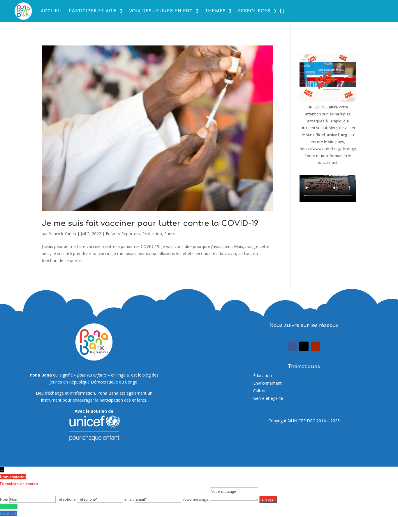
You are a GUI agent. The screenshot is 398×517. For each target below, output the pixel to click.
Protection (152, 233)
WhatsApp (8, 506)
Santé (169, 233)
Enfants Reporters (123, 233)
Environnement (267, 383)
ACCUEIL (51, 11)
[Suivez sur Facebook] (292, 346)
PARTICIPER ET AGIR (93, 11)
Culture (260, 390)
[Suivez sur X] (304, 346)
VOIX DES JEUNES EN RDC (161, 11)
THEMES (215, 11)
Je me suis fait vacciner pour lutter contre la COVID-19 (150, 223)
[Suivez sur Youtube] (315, 346)
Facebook (8, 513)
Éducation (262, 375)
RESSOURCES (254, 11)
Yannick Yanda (62, 233)
